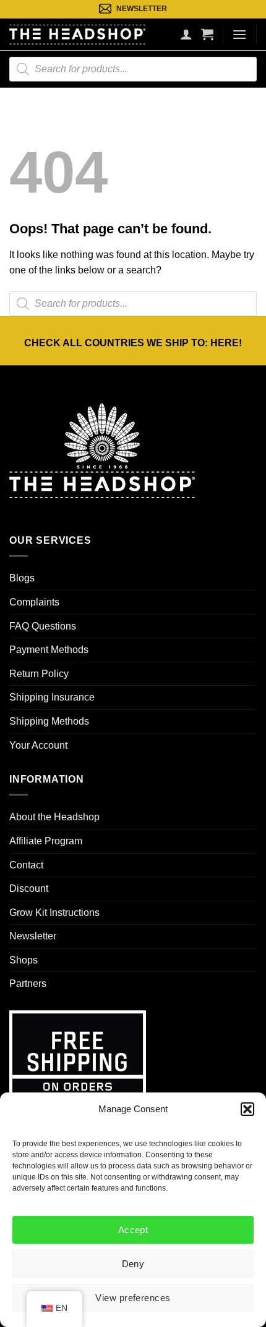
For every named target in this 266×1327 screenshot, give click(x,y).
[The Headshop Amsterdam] (77, 34)
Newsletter (32, 936)
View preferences (132, 1297)
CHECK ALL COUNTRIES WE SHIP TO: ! (133, 343)
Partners (27, 983)
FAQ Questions (42, 626)
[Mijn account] (186, 34)
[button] (247, 1109)
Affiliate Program (45, 841)
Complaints (34, 602)
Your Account (38, 745)
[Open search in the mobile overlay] (133, 69)
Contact (26, 865)
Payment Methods (48, 649)
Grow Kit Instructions (54, 912)
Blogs (22, 578)
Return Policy (39, 673)
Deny (133, 1263)
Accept (133, 1230)
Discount (28, 888)
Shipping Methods (49, 721)
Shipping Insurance (52, 697)
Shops (23, 960)
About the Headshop (54, 817)
